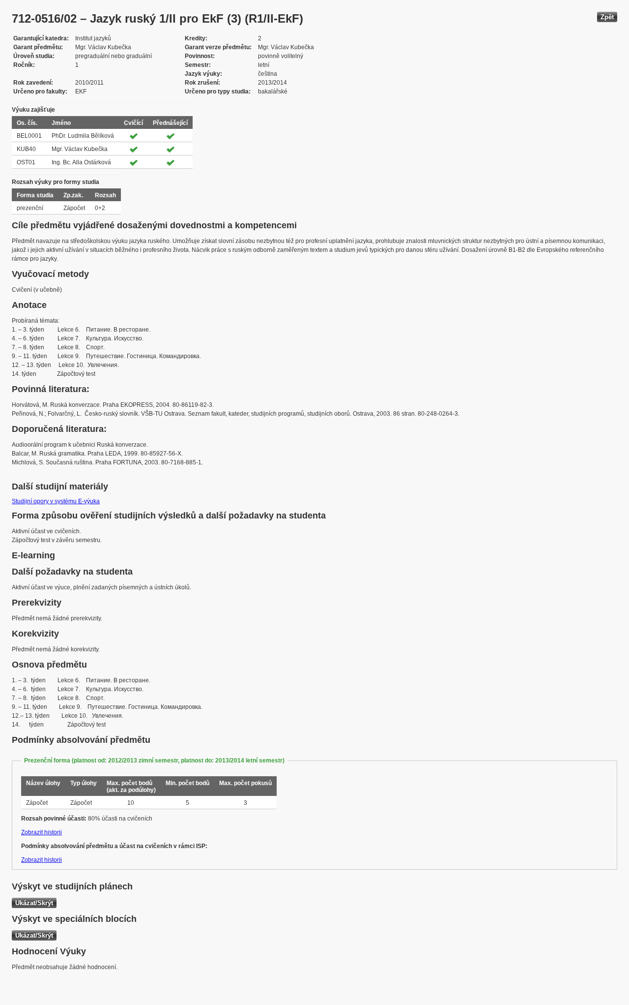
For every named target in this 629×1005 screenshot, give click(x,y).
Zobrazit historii (41, 832)
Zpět (607, 17)
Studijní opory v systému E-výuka (56, 501)
